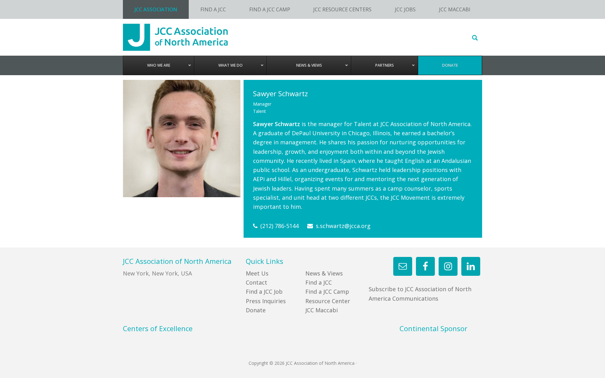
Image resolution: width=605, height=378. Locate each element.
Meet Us (257, 273)
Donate (256, 310)
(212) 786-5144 (279, 226)
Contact (256, 282)
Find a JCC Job (264, 291)
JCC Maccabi (321, 310)
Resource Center (327, 301)
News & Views (324, 273)
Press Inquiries (266, 301)
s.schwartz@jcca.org (343, 226)
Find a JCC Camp (327, 291)
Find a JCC (318, 282)
